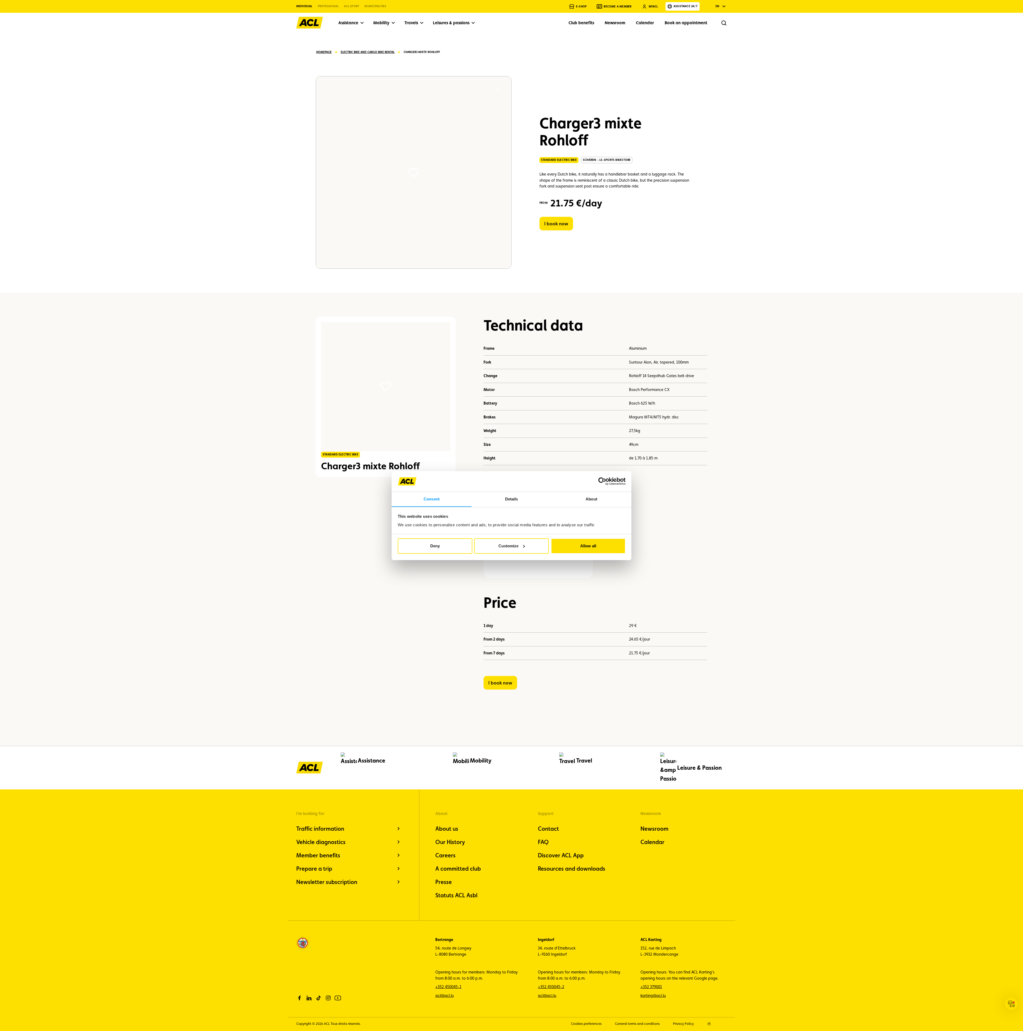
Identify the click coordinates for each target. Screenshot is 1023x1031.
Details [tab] (511, 498)
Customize (508, 546)
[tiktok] (318, 998)
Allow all (588, 546)
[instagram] (328, 998)
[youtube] (338, 998)
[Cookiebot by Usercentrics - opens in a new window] (602, 481)
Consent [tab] (432, 498)
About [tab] (591, 498)
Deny (435, 546)
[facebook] (299, 998)
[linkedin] (309, 998)
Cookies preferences (586, 1024)
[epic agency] (709, 1024)
